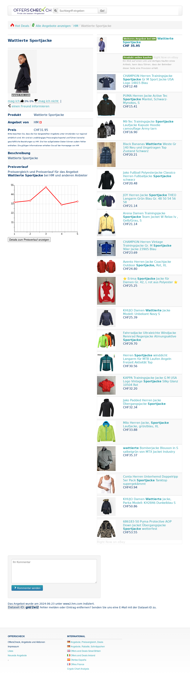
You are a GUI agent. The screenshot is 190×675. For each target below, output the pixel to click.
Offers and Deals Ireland (82, 655)
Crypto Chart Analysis (78, 668)
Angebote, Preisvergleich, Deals (86, 641)
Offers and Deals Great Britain (85, 650)
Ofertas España (78, 659)
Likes (10, 650)
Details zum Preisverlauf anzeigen (29, 239)
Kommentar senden (28, 588)
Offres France (77, 664)
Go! (102, 10)
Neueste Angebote (17, 655)
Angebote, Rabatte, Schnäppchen (87, 646)
